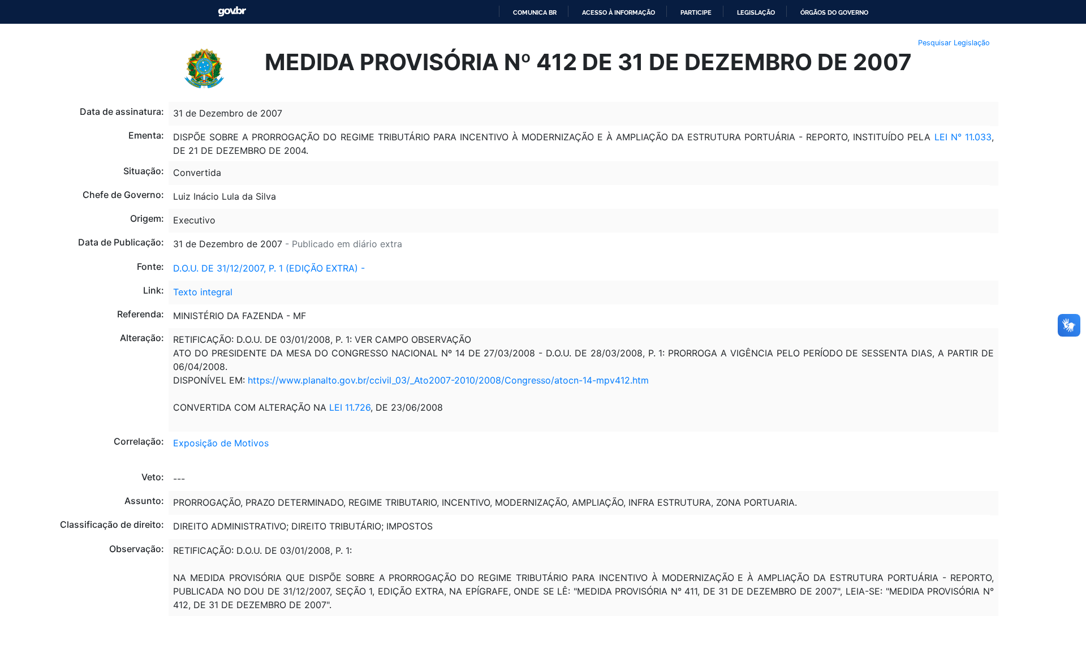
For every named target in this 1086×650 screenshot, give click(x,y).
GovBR (232, 11)
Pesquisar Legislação (954, 42)
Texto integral (202, 292)
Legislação (756, 12)
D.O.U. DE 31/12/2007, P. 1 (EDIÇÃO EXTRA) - (269, 268)
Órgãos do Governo (834, 12)
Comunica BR (535, 12)
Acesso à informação (618, 12)
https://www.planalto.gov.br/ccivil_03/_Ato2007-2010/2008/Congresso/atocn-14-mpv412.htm (448, 380)
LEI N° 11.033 (963, 137)
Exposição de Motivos (221, 443)
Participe (696, 12)
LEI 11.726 (349, 407)
